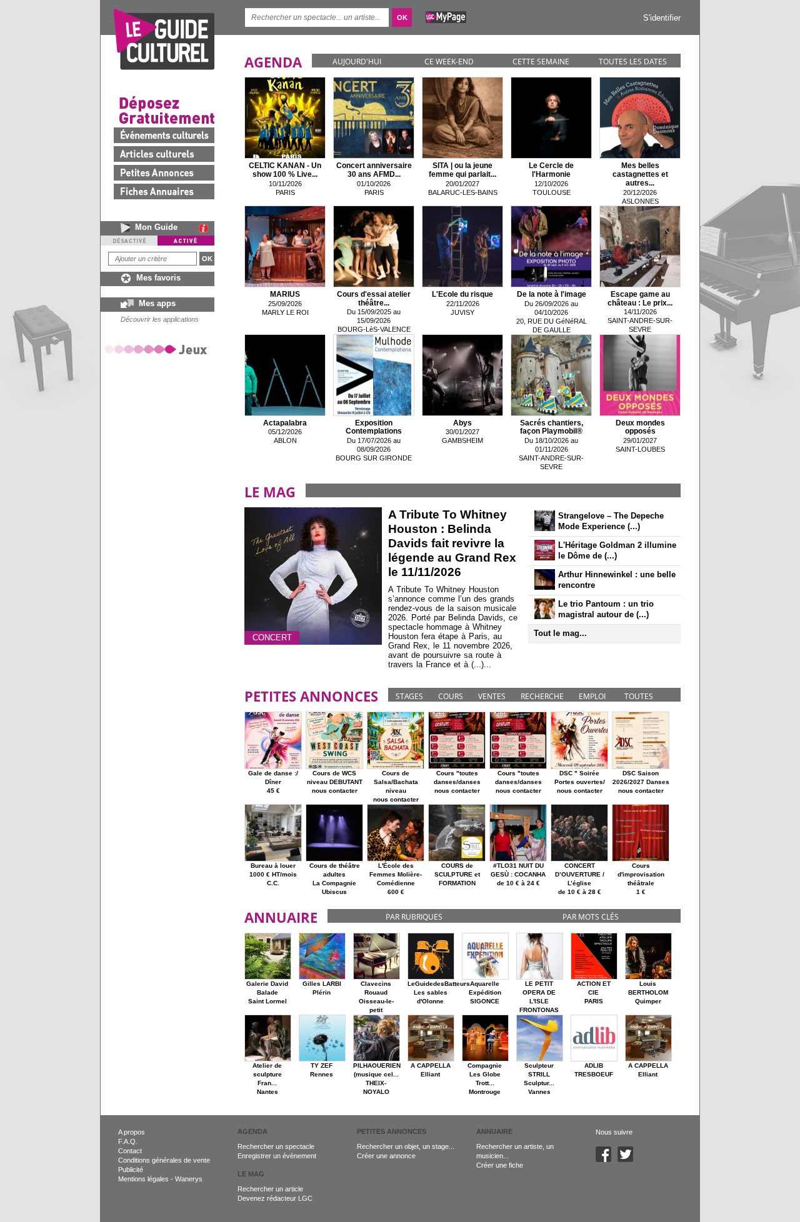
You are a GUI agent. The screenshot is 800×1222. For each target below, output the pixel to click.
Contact (130, 1151)
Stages (409, 696)
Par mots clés (590, 917)
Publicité (130, 1169)
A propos (131, 1132)
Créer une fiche (499, 1165)
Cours (450, 696)
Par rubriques (414, 917)
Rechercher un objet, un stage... (405, 1146)
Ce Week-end (449, 61)
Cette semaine (540, 61)
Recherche (542, 696)
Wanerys (188, 1179)
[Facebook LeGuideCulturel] (607, 1159)
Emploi (592, 696)
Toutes (638, 696)
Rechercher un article (270, 1189)
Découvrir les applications (160, 319)
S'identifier (662, 17)
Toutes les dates (633, 61)
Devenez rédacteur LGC (275, 1198)
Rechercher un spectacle (276, 1146)
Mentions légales (143, 1179)
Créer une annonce (386, 1156)
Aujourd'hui (356, 61)
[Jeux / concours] (158, 349)
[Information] (206, 228)
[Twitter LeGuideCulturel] (628, 1159)
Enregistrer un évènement (277, 1156)
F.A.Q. (128, 1141)
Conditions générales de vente (164, 1160)
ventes (492, 696)
